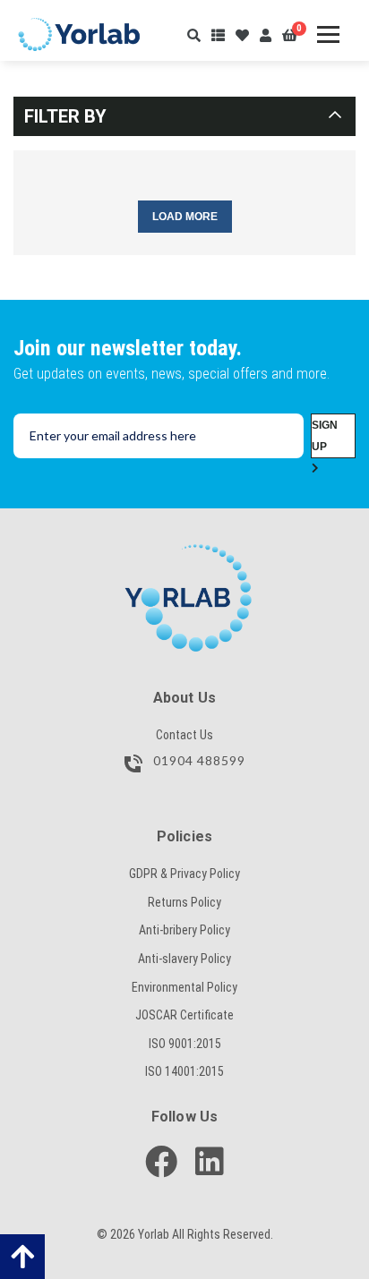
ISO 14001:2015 (184, 1071)
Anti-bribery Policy (184, 930)
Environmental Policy (184, 987)
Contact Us (184, 735)
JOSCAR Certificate (184, 1015)
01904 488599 (197, 761)
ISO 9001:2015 (185, 1043)
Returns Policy (184, 902)
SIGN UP (325, 436)
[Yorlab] (184, 553)
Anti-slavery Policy (184, 958)
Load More (185, 216)
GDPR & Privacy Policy (184, 873)
